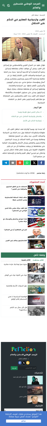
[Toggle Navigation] (44, 6)
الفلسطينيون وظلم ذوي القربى (16, 240)
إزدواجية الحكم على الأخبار (32, 120)
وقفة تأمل (34, 15)
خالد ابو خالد (23, 386)
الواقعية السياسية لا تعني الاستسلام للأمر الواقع (17, 298)
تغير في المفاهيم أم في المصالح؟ (15, 229)
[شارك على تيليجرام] (5, 162)
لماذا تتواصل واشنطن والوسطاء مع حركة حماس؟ (15, 220)
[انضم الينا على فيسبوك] (20, 362)
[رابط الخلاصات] (28, 362)
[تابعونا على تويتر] (24, 362)
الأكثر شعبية (25, 260)
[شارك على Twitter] (34, 162)
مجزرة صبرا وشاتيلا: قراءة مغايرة (15, 264)
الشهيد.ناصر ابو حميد (20, 377)
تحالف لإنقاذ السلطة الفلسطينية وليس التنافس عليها (16, 198)
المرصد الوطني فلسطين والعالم (26, 6)
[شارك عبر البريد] (13, 162)
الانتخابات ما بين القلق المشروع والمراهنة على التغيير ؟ (16, 187)
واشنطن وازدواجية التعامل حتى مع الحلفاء (26, 116)
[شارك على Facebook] (41, 162)
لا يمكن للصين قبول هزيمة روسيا (29, 112)
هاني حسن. (23, 396)
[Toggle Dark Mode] (8, 6)
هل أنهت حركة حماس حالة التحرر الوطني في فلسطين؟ (16, 209)
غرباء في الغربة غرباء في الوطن (16, 275)
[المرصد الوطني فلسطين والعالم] (23, 350)
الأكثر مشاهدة (38, 260)
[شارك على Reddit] (20, 162)
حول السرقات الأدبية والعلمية (16, 285)
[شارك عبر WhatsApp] (27, 162)
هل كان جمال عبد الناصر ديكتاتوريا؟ (18, 308)
